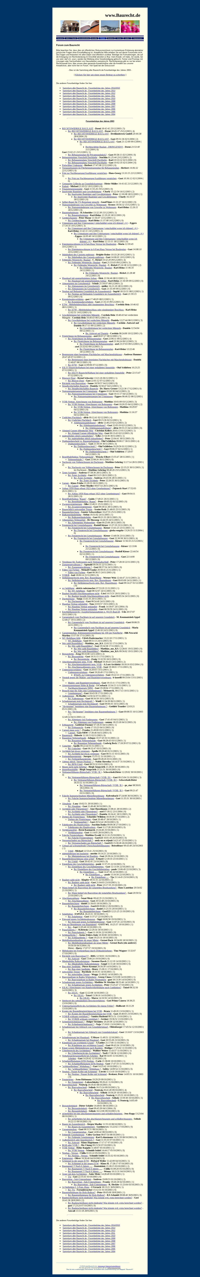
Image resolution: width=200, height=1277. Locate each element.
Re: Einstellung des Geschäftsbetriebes (86, 866)
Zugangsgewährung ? (72, 564)
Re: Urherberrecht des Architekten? (84, 1053)
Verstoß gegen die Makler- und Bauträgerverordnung (87, 677)
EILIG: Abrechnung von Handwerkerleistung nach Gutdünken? (91, 987)
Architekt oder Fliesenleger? (75, 809)
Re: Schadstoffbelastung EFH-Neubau (86, 1063)
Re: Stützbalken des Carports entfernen (86, 257)
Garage (65, 483)
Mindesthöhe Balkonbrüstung (75, 961)
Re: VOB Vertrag (76, 1150)
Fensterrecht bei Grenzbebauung (77, 525)
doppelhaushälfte (70, 769)
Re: (70, 927)
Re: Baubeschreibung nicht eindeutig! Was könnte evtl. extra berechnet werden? (105, 1203)
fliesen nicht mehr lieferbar (74, 767)
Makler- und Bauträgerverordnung (84, 683)
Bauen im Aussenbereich (73, 1124)
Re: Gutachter (74, 748)
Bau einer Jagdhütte (71, 966)
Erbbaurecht (67, 725)
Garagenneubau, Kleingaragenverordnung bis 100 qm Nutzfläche (92, 633)
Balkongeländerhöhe (71, 514)
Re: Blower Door (76, 380)
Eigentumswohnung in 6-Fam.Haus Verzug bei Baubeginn (89, 244)
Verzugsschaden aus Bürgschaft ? (77, 840)
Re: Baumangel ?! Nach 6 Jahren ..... (85, 1169)
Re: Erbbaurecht (75, 727)
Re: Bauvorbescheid (77, 1087)
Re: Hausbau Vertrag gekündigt (82, 606)
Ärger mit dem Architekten (74, 1174)
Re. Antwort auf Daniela (97, 333)
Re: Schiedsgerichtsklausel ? (81, 1024)
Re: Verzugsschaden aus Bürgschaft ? (85, 843)
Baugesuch (67, 735)
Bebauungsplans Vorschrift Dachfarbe (79, 157)
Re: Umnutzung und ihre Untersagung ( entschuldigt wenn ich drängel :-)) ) (103, 228)
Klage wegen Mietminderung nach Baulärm (82, 1048)
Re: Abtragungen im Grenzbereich (84, 286)
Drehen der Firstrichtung (73, 817)
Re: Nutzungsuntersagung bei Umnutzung (87, 394)
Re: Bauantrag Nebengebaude (82, 740)
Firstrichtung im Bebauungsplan (77, 336)
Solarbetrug (67, 914)
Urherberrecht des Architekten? (76, 1050)
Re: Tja (71, 1190)
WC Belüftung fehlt (71, 638)
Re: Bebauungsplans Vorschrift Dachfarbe (87, 160)
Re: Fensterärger (75, 1082)
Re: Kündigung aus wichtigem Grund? (86, 1045)
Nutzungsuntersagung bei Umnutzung (79, 391)
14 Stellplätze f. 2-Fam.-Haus (75, 1187)
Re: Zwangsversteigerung (80, 507)
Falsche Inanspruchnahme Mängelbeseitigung (83, 796)
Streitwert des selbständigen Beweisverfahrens (83, 1000)
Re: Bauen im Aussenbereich (81, 1127)
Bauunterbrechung (70, 512)
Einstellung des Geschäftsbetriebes (78, 864)
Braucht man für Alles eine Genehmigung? (82, 690)
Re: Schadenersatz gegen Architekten (85, 985)
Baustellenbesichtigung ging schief (78, 859)
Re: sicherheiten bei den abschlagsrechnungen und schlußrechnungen (100, 1119)
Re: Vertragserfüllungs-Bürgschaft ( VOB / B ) (89, 777)
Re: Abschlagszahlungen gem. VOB (85, 664)
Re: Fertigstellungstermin (79, 759)
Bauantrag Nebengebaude (74, 738)
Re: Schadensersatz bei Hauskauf (83, 1040)
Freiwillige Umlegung (72, 165)
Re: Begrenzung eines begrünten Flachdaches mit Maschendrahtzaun (100, 359)
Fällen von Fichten (70, 570)
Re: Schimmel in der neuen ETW (83, 1163)
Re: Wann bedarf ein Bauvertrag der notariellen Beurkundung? (97, 893)
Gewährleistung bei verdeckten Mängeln (81, 315)
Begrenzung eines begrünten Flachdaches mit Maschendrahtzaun (92, 354)
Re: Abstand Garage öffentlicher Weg (85, 433)
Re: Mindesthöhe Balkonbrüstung (83, 964)
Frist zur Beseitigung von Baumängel (79, 924)
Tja (69, 1176)
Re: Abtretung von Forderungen (83, 719)
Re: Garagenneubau (77, 1132)
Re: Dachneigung (76, 601)
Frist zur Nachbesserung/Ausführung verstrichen (84, 173)
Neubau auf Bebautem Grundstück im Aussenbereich (86, 291)
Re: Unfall (73, 861)
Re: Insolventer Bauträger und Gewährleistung (89, 194)
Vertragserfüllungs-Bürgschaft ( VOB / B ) (81, 772)
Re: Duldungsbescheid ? (85, 446)
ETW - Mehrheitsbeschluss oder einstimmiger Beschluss (88, 304)
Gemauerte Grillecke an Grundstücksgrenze (82, 183)
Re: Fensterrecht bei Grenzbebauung (85, 528)
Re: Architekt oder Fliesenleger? (83, 811)
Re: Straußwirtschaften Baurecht (83, 388)
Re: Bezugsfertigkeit (77, 1108)
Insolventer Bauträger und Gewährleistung (81, 191)
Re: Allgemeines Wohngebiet (81, 522)
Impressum (101, 1266)
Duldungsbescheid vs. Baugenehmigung (80, 441)
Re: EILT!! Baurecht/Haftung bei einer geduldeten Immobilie (96, 373)
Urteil (70, 851)
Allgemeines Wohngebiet (73, 520)
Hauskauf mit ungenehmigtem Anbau (79, 278)
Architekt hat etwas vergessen (76, 751)
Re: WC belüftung (76, 591)
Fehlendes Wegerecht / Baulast (76, 260)
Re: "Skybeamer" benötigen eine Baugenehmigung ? (92, 711)
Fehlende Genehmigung (73, 1134)
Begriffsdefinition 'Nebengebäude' (78, 457)
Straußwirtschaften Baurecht (75, 386)
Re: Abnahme (74, 806)
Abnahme (66, 803)
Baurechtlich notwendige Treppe (77, 509)
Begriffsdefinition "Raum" (74, 499)
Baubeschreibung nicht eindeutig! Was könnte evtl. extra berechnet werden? (97, 1197)
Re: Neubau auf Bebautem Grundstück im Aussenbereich (94, 294)
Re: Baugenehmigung (78, 215)
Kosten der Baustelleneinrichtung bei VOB (82, 1011)
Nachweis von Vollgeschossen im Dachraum (82, 462)
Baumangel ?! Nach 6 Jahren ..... (77, 1166)
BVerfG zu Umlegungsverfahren (89, 675)
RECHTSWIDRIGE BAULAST (77, 128)
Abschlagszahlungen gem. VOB (77, 662)
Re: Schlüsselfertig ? (77, 937)
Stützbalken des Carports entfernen (78, 254)
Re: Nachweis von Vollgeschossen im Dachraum (90, 467)
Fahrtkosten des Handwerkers (76, 824)
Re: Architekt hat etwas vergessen (83, 753)
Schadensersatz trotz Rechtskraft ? (78, 701)
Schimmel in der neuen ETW (75, 1161)
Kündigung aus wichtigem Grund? (78, 1042)
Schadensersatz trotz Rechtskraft (83, 704)
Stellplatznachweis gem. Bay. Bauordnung (81, 577)
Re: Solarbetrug (75, 916)
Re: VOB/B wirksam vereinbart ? (83, 1019)
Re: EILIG (73, 993)
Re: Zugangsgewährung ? (80, 567)
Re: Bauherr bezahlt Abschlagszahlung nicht (88, 596)
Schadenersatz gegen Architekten (77, 982)
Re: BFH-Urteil (75, 764)
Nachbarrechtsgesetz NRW (80, 688)
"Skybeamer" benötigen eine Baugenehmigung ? (84, 706)
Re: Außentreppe (76, 698)
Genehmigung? (75, 693)
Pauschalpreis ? (69, 929)
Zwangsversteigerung (72, 504)
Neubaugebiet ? (81, 822)
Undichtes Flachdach (72, 417)
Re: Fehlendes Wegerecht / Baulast (84, 262)
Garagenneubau (69, 1129)
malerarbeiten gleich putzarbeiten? (78, 436)
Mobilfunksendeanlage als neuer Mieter (80, 940)
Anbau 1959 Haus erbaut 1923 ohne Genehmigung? (86, 488)
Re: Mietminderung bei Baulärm (83, 856)
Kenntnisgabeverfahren (73, 299)
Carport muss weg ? (71, 730)
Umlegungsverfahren (72, 669)
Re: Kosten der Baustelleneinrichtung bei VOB (90, 1014)
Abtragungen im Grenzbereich (76, 283)
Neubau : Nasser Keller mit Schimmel (79, 1071)
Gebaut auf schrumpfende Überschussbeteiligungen (86, 845)
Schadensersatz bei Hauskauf (76, 1037)
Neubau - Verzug (70, 1153)
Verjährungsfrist (69, 830)
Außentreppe (68, 696)
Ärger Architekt (69, 472)
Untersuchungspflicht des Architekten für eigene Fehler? (88, 1006)
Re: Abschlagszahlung (78, 901)
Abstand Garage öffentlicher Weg (77, 430)
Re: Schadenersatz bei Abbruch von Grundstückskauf (93, 1032)
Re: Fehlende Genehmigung (81, 1137)
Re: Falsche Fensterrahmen (80, 838)
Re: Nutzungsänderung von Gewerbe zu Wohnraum (92, 207)
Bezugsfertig (68, 654)
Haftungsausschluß (113, 1268)
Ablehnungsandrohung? (85, 422)
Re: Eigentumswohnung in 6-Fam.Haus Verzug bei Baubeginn (97, 249)
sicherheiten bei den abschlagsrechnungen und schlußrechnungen (92, 1113)
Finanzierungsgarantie (72, 189)
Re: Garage (73, 486)
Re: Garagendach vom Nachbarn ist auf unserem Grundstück (96, 622)
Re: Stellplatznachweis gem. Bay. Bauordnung (89, 580)
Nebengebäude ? (75, 459)
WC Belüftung (75, 641)
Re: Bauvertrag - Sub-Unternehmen (84, 1182)
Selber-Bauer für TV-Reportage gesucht (80, 202)
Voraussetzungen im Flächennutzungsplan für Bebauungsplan (90, 168)
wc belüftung (68, 588)
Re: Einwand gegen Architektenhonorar (86, 922)
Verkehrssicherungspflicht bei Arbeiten (80, 1056)
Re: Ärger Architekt (77, 475)
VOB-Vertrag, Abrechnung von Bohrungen (82, 401)
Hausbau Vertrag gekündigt (74, 604)
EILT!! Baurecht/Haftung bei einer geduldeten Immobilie (88, 367)
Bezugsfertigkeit (69, 1105)
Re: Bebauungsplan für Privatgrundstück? (87, 155)
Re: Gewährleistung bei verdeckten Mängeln (88, 320)
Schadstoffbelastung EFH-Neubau (78, 1061)
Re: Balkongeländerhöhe (79, 517)
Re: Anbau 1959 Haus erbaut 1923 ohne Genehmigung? (94, 493)
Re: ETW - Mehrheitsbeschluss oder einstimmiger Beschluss (96, 310)
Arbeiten (72, 1058)
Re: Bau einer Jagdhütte (79, 969)
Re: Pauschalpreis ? (77, 932)
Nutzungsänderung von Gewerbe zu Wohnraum (84, 204)
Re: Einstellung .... (88, 872)
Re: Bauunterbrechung (78, 906)
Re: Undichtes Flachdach (79, 420)
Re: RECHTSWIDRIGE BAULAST (85, 131)
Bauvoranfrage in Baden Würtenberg (79, 977)
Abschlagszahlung (70, 898)
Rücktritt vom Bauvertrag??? (75, 956)
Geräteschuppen (69, 218)
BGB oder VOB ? (70, 1145)
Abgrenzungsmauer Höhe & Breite (78, 685)
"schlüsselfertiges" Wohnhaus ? (76, 1066)
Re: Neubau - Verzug (78, 1155)
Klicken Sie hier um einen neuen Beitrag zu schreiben (100, 75)
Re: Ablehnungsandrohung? (93, 425)
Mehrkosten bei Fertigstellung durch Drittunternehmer (87, 951)
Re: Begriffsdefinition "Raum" (82, 501)
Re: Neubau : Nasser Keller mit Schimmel (87, 1074)
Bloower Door (69, 378)
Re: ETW (72, 365)
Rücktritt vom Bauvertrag (74, 383)
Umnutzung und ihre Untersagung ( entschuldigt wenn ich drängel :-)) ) (95, 223)
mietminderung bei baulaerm (75, 853)
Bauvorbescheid (69, 1084)
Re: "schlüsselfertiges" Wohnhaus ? (84, 1069)
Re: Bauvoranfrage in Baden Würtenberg (87, 979)
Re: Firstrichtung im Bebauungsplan (84, 338)
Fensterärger (67, 1079)
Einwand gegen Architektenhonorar (78, 919)
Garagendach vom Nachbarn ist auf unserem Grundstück (88, 617)
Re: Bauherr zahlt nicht (78, 882)
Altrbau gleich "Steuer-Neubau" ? (77, 761)
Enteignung (67, 1158)
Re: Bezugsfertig (75, 656)
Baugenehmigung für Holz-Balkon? (78, 1192)
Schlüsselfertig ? (69, 935)
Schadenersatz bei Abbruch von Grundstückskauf (85, 1027)
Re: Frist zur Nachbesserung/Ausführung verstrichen (92, 178)
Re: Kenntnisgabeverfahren (80, 302)
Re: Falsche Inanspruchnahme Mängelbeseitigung (91, 798)
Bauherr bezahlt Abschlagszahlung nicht (80, 593)
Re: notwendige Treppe (79, 974)
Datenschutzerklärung (113, 1266)
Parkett (65, 186)
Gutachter (66, 746)
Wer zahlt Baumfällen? (72, 643)
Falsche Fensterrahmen (72, 835)
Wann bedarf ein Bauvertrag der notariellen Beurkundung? (89, 887)
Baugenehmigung (70, 212)
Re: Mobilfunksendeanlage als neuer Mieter (88, 943)
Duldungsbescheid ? (77, 443)
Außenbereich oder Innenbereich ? (78, 1140)
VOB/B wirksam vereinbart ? (75, 1016)
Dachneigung (68, 598)
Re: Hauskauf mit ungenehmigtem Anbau (87, 281)
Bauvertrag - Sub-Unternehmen (76, 1179)
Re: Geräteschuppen (77, 220)
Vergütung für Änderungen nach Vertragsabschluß (85, 562)
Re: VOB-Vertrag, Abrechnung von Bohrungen (90, 404)
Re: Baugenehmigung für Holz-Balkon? (86, 1195)
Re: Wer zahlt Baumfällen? (80, 646)
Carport (72, 732)
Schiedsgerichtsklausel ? (73, 1021)
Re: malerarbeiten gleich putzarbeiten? (85, 438)
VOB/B (65, 575)
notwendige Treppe (71, 972)
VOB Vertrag (68, 1148)
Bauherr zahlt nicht (71, 880)
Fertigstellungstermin (71, 756)
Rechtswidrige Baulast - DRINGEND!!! (104, 147)
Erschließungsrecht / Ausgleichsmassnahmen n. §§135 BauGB (91, 612)
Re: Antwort (73, 958)
